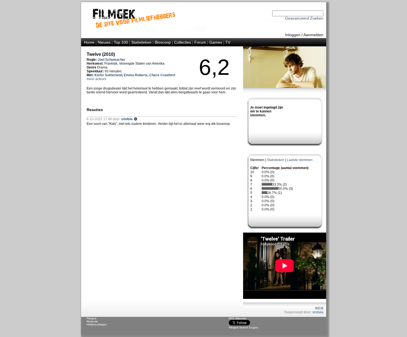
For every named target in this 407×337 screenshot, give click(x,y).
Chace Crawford (162, 75)
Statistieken (141, 42)
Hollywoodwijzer (97, 324)
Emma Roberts (136, 75)
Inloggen (292, 35)
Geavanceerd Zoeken (304, 18)
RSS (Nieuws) (237, 318)
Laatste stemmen (300, 160)
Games (215, 42)
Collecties (182, 42)
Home (89, 42)
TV (227, 42)
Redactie (92, 321)
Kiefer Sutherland (108, 75)
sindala (317, 312)
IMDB (319, 308)
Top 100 (121, 42)
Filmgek (91, 318)
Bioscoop (163, 42)
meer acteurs (96, 79)
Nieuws (104, 42)
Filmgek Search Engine (243, 327)
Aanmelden (313, 35)
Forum (200, 42)
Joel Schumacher (111, 60)
